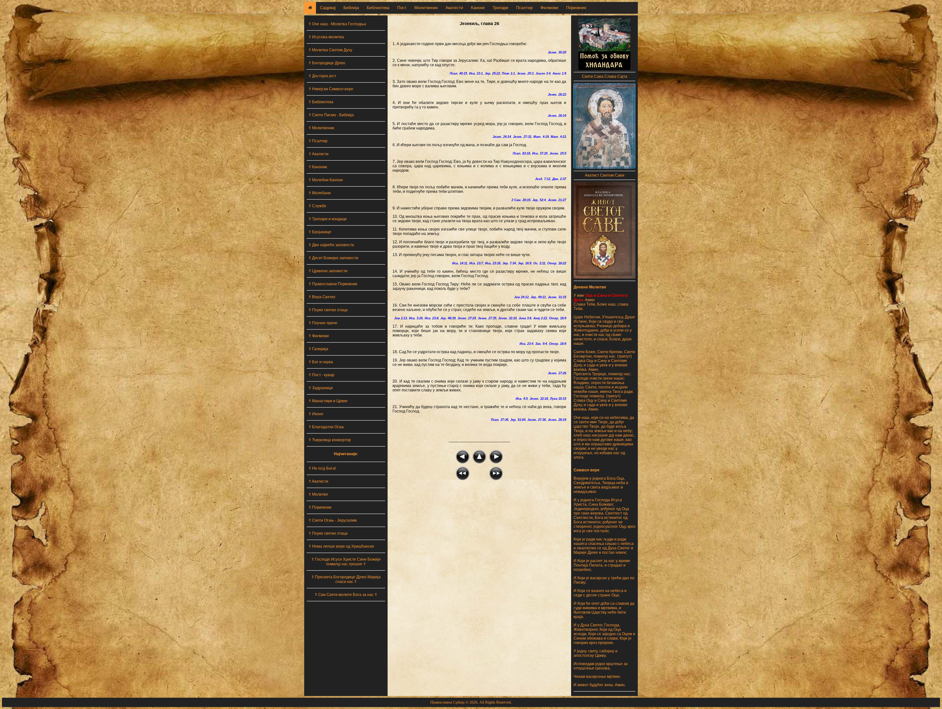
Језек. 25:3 (525, 73)
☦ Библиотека (321, 102)
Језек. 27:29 (467, 318)
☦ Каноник (318, 167)
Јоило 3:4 (543, 73)
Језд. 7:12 (542, 179)
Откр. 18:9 (557, 318)
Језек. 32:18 (539, 398)
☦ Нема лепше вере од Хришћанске (341, 546)
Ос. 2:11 (539, 263)
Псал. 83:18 (521, 153)
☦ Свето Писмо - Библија (331, 115)
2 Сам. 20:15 (520, 200)
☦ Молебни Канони (326, 180)
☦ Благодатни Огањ (326, 427)
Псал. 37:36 (499, 420)
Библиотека (378, 7)
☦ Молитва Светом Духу (330, 50)
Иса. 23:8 (431, 318)
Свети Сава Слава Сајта (604, 76)
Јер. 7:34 (509, 263)
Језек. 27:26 (557, 373)
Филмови (549, 7)
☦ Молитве (318, 494)
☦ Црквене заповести (328, 271)
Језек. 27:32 (522, 137)
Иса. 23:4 (526, 344)
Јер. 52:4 (539, 200)
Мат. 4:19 (541, 137)
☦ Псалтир (318, 141)
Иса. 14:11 (459, 263)
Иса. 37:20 (540, 153)
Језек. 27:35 (487, 318)
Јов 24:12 (521, 297)
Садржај (328, 7)
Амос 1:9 (559, 73)
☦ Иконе (316, 414)
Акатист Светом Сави (604, 175)
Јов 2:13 (400, 318)
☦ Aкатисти (318, 481)
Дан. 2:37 (559, 179)
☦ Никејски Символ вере (331, 89)
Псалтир (524, 7)
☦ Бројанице (320, 232)
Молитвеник (426, 7)
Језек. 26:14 (557, 115)
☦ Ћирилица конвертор (330, 440)
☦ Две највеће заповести (331, 245)
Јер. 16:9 (524, 263)
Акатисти (454, 7)
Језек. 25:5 (558, 153)
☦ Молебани (320, 193)
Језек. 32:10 (507, 318)
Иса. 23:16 (492, 263)
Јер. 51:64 (517, 420)
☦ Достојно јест (322, 76)
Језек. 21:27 (557, 200)
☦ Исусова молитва (326, 37)
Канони (478, 7)
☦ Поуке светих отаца (328, 310)
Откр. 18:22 (556, 263)
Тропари (500, 7)
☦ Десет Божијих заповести (333, 258)
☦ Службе (317, 206)
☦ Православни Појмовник (333, 284)
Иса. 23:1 (476, 73)
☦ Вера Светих (322, 297)
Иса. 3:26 (416, 318)
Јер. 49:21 (538, 297)
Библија (351, 7)
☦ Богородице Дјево (327, 63)
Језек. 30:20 (557, 52)
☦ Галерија (318, 349)
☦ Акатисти (318, 154)
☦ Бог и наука (321, 362)
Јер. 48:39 (448, 318)
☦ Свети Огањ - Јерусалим (333, 520)
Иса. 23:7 (476, 263)
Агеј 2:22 (540, 318)
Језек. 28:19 (557, 420)
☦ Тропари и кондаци (328, 219)
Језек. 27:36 (536, 420)
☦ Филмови (319, 336)
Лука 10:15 (558, 398)
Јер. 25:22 (492, 73)
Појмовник (576, 7)
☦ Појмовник (320, 507)
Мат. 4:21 (558, 137)
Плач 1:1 (508, 73)
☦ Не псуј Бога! (322, 468)
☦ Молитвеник (321, 128)
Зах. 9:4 (541, 344)
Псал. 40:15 (458, 73)
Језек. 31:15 (557, 297)
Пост (401, 7)
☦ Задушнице (321, 388)
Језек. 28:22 (557, 94)
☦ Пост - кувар (321, 375)
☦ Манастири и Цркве (328, 401)
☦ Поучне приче (323, 323)
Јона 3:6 (525, 318)
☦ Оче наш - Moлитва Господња (337, 24)
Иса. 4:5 (522, 398)
